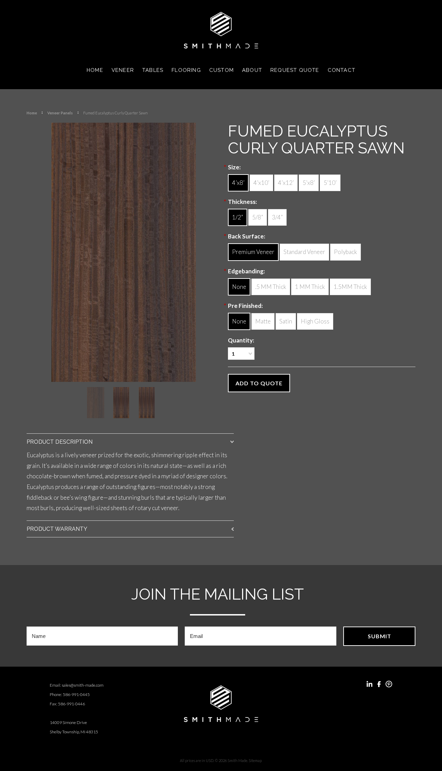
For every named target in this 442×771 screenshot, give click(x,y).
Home (32, 113)
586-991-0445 (76, 694)
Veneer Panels (60, 113)
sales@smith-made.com (83, 685)
